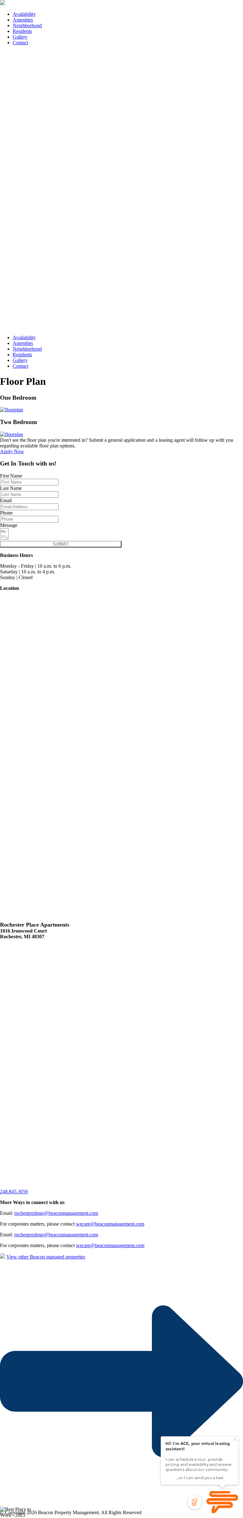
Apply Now (12, 451)
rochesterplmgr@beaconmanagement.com (56, 1213)
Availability (24, 14)
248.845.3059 (14, 1191)
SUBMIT (61, 544)
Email (6, 500)
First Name (11, 475)
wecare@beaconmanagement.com (110, 1224)
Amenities (23, 19)
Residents (22, 31)
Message (8, 525)
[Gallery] (11, 409)
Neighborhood (27, 25)
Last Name (11, 488)
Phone (6, 512)
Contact (20, 42)
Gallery (20, 37)
